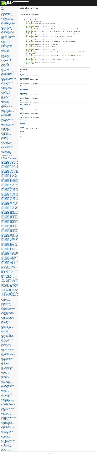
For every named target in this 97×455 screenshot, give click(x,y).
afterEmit (22, 82)
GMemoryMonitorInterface (6, 383)
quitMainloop (23, 115)
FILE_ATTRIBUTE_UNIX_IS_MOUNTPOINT (9, 261)
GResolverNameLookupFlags (7, 124)
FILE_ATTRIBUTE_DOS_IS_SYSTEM (9, 171)
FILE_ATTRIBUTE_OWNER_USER (8, 204)
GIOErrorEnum (4, 107)
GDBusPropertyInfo (5, 340)
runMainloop (23, 119)
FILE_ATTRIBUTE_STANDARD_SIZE (9, 229)
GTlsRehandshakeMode (6, 152)
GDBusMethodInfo (5, 330)
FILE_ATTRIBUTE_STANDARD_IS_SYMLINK (9, 224)
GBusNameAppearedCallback (7, 17)
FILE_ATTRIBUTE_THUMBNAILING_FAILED (9, 236)
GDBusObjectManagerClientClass (8, 334)
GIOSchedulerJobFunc (6, 40)
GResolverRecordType (6, 125)
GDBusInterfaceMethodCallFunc (8, 23)
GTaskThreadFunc (5, 50)
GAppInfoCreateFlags (5, 55)
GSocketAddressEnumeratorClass (8, 417)
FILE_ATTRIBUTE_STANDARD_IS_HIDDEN (9, 222)
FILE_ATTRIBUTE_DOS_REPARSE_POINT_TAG (9, 172)
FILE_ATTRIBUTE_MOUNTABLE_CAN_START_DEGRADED (9, 193)
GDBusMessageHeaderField (7, 75)
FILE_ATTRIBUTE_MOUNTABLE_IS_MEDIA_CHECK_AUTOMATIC (9, 198)
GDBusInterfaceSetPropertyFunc (8, 24)
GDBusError (3, 70)
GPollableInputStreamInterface (7, 400)
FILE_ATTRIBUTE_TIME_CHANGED (9, 243)
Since (21, 134)
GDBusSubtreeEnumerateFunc (7, 31)
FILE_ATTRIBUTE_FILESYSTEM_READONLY (9, 176)
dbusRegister (23, 93)
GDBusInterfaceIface (5, 325)
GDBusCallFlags (4, 66)
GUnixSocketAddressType (6, 153)
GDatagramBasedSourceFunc (7, 33)
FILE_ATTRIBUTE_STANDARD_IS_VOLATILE (9, 226)
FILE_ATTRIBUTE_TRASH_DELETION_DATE (9, 251)
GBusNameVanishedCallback (7, 19)
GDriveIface (3, 350)
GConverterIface (4, 316)
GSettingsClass (4, 413)
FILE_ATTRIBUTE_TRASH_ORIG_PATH (9, 253)
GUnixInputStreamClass (6, 444)
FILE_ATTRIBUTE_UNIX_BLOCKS (8, 254)
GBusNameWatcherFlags (6, 60)
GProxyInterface (4, 405)
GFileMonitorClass (5, 364)
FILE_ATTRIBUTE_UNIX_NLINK (8, 263)
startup (22, 127)
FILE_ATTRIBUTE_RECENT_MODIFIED (9, 208)
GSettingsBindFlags (5, 130)
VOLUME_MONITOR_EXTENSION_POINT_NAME (9, 295)
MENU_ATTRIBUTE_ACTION (7, 269)
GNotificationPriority (5, 118)
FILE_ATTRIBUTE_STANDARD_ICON (9, 220)
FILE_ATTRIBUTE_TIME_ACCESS (9, 240)
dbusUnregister (24, 97)
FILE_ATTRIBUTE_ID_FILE (7, 185)
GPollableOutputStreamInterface (8, 401)
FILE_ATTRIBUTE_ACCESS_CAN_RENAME (9, 165)
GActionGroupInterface (6, 300)
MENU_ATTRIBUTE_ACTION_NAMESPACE (9, 270)
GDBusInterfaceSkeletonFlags (7, 71)
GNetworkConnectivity (6, 116)
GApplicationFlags (5, 56)
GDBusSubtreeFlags (5, 86)
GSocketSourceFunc (5, 49)
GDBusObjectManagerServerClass (8, 336)
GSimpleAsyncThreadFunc (7, 47)
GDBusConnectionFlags (6, 69)
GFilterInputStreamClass (6, 368)
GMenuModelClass (5, 389)
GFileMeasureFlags (5, 100)
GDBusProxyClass (5, 341)
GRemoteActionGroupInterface (7, 408)
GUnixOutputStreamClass (6, 446)
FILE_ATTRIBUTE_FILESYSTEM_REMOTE (9, 178)
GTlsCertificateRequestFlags (7, 145)
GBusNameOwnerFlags (6, 59)
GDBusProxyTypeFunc (6, 27)
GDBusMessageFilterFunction (7, 26)
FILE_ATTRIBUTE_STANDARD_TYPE (9, 235)
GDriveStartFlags (4, 89)
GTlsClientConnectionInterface (7, 431)
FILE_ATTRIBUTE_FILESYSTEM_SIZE (9, 179)
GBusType (3, 61)
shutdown (23, 123)
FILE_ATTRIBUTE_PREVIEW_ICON (9, 207)
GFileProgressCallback (6, 37)
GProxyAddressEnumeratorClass (8, 404)
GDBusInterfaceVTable (6, 328)
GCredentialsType (5, 65)
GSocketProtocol (4, 137)
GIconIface (3, 372)
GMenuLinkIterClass (5, 387)
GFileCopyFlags (4, 97)
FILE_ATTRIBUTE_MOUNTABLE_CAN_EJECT (9, 188)
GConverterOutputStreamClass (7, 318)
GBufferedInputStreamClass (7, 312)
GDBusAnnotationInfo (5, 321)
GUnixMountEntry (5, 445)
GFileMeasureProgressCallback (8, 36)
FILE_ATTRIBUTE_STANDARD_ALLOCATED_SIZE (9, 211)
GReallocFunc (4, 42)
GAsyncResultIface (5, 311)
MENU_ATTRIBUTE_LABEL (7, 272)
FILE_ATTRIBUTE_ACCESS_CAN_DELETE (9, 161)
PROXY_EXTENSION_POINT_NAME (9, 279)
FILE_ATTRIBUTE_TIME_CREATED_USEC (9, 247)
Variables (22, 71)
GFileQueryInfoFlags (5, 104)
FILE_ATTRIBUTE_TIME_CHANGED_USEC (9, 244)
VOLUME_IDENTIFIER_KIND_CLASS (9, 288)
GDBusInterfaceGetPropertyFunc (8, 22)
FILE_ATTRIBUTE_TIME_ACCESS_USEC (9, 242)
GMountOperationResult (6, 114)
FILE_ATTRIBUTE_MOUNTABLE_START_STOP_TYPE (9, 199)
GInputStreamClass (5, 377)
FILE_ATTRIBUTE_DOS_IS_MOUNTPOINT (9, 170)
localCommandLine (25, 104)
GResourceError (4, 127)
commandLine (24, 89)
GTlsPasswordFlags (5, 151)
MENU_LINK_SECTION (6, 275)
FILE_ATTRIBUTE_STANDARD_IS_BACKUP (9, 221)
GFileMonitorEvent (5, 101)
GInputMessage (4, 376)
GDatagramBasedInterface (7, 348)
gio (22, 10)
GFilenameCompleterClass (7, 367)
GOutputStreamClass (5, 396)
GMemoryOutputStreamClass (7, 385)
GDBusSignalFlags (5, 84)
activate (22, 74)
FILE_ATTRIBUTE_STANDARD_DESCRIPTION (9, 215)
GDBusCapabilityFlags (6, 68)
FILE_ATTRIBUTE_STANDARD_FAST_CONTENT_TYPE (9, 219)
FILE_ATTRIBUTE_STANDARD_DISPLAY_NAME (9, 216)
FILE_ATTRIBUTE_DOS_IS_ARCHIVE (9, 169)
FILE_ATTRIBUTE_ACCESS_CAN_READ (9, 163)
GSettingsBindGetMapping (7, 44)
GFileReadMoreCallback (6, 38)
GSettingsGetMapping (6, 46)
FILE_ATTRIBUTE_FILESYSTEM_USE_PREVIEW (9, 183)
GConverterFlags (4, 63)
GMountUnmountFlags (6, 115)
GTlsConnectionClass (5, 432)
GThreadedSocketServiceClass (8, 427)
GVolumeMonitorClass (6, 450)
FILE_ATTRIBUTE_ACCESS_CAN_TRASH (9, 166)
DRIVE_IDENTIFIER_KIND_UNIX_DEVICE (9, 160)
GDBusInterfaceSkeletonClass (7, 327)
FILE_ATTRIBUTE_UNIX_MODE (8, 262)
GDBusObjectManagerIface (7, 335)
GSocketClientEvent (5, 132)
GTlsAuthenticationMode (6, 142)
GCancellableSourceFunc (6, 21)
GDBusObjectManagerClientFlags (8, 78)
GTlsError (3, 148)
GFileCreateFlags (4, 98)
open (21, 112)
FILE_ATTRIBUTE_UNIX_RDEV (8, 265)
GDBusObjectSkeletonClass (7, 339)
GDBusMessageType (5, 77)
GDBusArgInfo (4, 322)
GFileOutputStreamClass (6, 366)
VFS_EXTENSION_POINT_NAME (8, 286)
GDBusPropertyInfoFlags (6, 79)
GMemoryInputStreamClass (7, 382)
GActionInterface (4, 302)
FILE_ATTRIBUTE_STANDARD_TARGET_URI (9, 234)
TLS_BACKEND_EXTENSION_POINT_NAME (9, 283)
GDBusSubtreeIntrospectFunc (7, 32)
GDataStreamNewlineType (6, 88)
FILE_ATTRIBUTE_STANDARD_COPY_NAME (9, 213)
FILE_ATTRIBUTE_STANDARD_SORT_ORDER (9, 230)
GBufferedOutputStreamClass (7, 313)
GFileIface (3, 362)
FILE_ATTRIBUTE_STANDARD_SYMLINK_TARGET (9, 233)
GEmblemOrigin (4, 92)
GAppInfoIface (4, 304)
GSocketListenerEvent (6, 134)
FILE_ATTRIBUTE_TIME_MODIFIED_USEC (9, 249)
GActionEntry (4, 299)
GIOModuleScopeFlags (6, 109)
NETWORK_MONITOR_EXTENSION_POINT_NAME (9, 277)
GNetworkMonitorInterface (6, 394)
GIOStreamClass (4, 371)
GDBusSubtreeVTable (5, 344)
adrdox (52, 453)
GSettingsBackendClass (6, 412)
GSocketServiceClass (6, 426)
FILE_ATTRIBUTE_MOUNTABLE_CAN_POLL (9, 190)
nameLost (22, 108)
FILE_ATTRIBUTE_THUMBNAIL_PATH (9, 239)
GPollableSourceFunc (5, 41)
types (27, 10)
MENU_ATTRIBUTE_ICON (7, 271)
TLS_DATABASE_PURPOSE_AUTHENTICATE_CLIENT (9, 284)
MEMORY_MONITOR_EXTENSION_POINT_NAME (9, 267)
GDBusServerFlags (5, 83)
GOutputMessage (5, 395)
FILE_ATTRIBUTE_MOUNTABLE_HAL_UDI (9, 197)
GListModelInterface (5, 380)
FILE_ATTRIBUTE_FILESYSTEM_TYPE (9, 180)
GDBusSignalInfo (4, 343)
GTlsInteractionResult (5, 150)
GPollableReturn (4, 121)
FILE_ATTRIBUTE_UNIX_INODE (8, 259)
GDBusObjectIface (5, 332)
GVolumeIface (4, 449)
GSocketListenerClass (6, 424)
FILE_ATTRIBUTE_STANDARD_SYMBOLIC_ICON (9, 231)
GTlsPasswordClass (5, 437)
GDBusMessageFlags (5, 74)
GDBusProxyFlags (5, 80)
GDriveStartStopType (5, 91)
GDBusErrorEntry (4, 323)
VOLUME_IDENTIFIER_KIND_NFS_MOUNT (9, 292)
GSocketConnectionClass (6, 422)
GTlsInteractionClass (5, 436)
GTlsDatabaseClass (5, 433)
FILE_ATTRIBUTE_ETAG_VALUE (8, 174)
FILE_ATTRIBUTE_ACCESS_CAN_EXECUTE (9, 162)
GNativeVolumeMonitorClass (7, 392)
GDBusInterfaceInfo (5, 326)
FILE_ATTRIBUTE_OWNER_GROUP (9, 203)
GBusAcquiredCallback (6, 14)
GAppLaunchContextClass (6, 305)
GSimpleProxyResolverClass (7, 414)
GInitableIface (4, 375)
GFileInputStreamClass (6, 363)
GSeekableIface (4, 410)
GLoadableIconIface (5, 381)
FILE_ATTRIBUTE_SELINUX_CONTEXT (9, 210)
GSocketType (4, 138)
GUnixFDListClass (5, 441)
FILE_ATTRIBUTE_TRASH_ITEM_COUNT (9, 252)
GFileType (3, 105)
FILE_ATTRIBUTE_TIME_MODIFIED (9, 248)
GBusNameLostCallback (6, 18)
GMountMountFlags (5, 112)
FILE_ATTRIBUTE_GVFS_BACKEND (9, 184)
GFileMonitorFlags (5, 102)
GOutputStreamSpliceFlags (7, 119)
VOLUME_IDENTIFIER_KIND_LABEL (9, 290)
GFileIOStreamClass (5, 360)
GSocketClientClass (5, 419)
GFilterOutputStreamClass (6, 369)
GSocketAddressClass (6, 416)
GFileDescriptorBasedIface (7, 358)
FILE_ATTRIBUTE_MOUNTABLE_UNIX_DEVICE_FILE (9, 202)
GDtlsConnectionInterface (6, 353)
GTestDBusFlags (4, 141)
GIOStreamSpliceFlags (6, 110)
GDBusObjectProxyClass (6, 337)
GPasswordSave (4, 120)
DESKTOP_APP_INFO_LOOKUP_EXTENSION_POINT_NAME (9, 158)
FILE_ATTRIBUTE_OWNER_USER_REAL (9, 206)
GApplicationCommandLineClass (8, 308)
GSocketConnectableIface (6, 421)
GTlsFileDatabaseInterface (7, 435)
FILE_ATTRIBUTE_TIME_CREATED (9, 245)
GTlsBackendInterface (6, 428)
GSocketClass (4, 418)
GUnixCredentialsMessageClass (8, 440)
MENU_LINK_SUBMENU (6, 276)
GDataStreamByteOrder (6, 87)
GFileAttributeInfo (5, 355)
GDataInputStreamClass (6, 345)
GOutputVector (4, 398)
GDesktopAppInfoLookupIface (7, 349)
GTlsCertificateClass (5, 430)
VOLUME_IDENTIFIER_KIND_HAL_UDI (9, 289)
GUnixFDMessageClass (6, 442)
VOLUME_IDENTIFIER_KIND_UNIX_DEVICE (9, 293)
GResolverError (4, 123)
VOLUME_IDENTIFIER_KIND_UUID (9, 294)
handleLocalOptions (25, 100)
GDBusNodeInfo (4, 331)
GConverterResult (5, 64)
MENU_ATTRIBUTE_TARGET (7, 274)
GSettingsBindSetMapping (6, 45)
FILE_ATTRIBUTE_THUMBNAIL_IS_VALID (9, 238)
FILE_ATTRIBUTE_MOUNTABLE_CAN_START (9, 192)
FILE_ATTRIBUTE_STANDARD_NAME (9, 228)
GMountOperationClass (6, 391)
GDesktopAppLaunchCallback (7, 35)
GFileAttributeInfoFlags (6, 93)
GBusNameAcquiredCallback (7, 15)
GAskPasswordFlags (5, 57)
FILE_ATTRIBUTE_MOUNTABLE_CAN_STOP (9, 194)
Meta (22, 131)
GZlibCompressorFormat (6, 155)
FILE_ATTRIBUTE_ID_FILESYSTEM (9, 187)
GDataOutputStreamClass (6, 346)
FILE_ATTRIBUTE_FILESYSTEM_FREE (9, 175)
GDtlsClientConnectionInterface (8, 352)
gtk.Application (35, 14)
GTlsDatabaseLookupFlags (7, 146)
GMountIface (4, 390)
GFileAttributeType (5, 96)
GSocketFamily (4, 133)
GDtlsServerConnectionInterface (8, 354)
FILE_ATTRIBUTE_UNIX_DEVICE (8, 257)
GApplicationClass (5, 307)
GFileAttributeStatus (5, 95)
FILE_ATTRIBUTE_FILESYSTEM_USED (9, 181)
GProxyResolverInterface (6, 407)
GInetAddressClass (5, 373)
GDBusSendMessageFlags (7, 82)
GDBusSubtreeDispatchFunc (7, 29)
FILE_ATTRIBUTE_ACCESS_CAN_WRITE (9, 167)
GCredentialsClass (5, 319)
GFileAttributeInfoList (5, 357)
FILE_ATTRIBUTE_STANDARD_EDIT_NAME (9, 217)
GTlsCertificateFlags (5, 143)
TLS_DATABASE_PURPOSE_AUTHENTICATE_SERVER (9, 285)
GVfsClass (3, 448)
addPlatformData (24, 78)
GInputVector (4, 378)
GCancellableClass (5, 314)
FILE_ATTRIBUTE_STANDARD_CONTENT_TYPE (9, 212)
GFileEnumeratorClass (6, 359)
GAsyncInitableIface (5, 309)
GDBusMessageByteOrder (7, 73)
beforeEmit (23, 85)
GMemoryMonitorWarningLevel (7, 111)
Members (23, 69)
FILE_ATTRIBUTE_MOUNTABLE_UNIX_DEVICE (9, 201)
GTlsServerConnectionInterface (8, 439)
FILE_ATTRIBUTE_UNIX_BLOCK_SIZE (9, 256)
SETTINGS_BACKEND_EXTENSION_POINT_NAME (9, 281)
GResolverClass (4, 409)
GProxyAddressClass (5, 403)
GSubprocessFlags (5, 139)
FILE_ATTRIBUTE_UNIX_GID (7, 258)
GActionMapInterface (5, 303)
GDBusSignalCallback (6, 28)
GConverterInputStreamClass (7, 317)
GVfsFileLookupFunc (5, 51)
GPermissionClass (5, 399)
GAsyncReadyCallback (6, 13)
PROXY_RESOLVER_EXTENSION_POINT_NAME (9, 280)
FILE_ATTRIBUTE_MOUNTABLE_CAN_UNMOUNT (9, 195)
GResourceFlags (4, 128)
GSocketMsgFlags (5, 135)
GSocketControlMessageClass (7, 423)
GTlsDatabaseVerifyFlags (6, 147)
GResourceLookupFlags (6, 129)
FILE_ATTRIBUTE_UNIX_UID (7, 266)
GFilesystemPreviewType (6, 106)
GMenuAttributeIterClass (6, 386)
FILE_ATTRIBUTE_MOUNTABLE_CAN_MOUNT (9, 189)
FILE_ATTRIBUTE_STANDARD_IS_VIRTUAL (9, 225)
